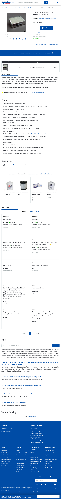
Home (3, 7)
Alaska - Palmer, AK (34, 439)
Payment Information (6, 459)
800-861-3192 (13, 430)
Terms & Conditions (6, 470)
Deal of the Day (48, 461)
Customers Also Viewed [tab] (35, 174)
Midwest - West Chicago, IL (36, 433)
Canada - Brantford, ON (35, 440)
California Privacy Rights (6, 485)
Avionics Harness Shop (50, 452)
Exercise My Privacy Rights (17, 485)
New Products (48, 465)
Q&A (39, 53)
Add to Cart (47, 28)
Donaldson (30, 7)
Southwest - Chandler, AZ (36, 430)
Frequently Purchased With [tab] (17, 174)
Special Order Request (50, 468)
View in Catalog (46, 53)
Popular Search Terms (35, 474)
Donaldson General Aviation (39, 134)
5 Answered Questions (50, 18)
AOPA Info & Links (34, 455)
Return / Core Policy (5, 465)
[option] (17, 22)
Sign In (54, 2)
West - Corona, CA (34, 428)
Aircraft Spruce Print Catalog (22, 452)
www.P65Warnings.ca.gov (37, 92)
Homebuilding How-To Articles (35, 468)
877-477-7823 (9, 428)
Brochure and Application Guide (14, 165)
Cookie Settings (27, 485)
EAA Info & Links (34, 457)
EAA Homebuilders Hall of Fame (22, 460)
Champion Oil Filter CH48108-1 (51, 193)
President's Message (20, 467)
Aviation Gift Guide (49, 450)
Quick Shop (10, 200)
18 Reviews (41, 18)
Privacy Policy (29, 487)
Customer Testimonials (21, 455)
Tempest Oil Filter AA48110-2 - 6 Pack (37, 193)
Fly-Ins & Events (34, 465)
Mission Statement (20, 465)
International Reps (20, 463)
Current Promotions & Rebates (52, 457)
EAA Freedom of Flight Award (22, 457)
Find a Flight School (34, 463)
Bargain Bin (47, 455)
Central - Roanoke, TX (35, 431)
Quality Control (4, 463)
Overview (15, 53)
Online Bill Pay (4, 457)
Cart (59, 2)
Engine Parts (9, 7)
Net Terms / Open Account (7, 455)
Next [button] (56, 190)
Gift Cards (47, 463)
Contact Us (4, 450)
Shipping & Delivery (5, 468)
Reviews (35, 53)
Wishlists (47, 470)
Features (22, 53)
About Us (18, 450)
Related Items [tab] (48, 174)
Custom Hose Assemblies (51, 459)
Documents (28, 53)
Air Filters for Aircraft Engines (19, 7)
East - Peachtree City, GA (36, 437)
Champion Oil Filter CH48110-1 (10, 193)
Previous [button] (4, 190)
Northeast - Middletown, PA (36, 435)
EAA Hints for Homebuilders (36, 459)
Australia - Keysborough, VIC (36, 442)
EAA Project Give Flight (35, 461)
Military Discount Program (36, 472)
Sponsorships (19, 469)
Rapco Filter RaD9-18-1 (23, 193)
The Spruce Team (20, 471)
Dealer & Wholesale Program (8, 452)
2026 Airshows (33, 452)
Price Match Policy (5, 461)
